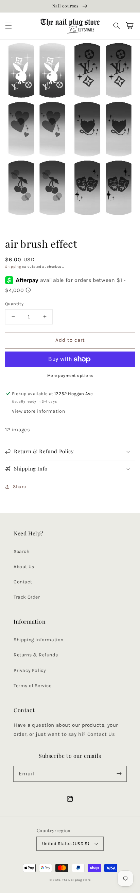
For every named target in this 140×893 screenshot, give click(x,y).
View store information (38, 411)
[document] (70, 131)
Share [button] (19, 486)
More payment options (70, 375)
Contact (23, 582)
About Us (24, 567)
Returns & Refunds (36, 655)
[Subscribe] (118, 773)
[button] (8, 25)
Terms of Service (33, 686)
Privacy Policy (30, 670)
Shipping (13, 267)
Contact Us (101, 734)
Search (22, 551)
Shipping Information (39, 640)
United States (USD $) (65, 843)
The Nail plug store (76, 880)
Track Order (27, 597)
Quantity (14, 303)
